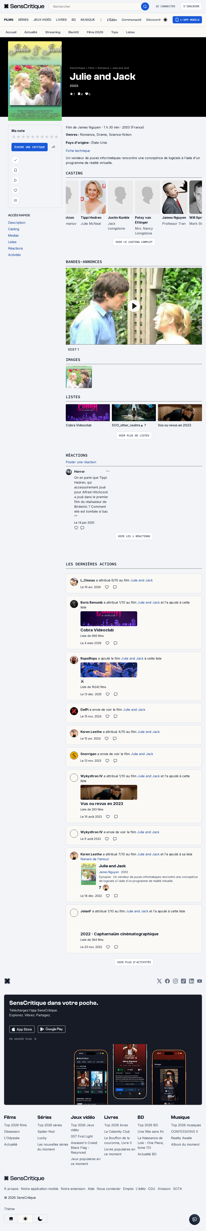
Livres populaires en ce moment (119, 1151)
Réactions (77, 455)
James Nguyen (174, 218)
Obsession (12, 1131)
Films (91, 67)
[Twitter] (159, 982)
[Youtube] (199, 982)
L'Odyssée (12, 1138)
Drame (102, 135)
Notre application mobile (39, 1189)
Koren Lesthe (91, 732)
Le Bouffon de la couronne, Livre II (118, 1140)
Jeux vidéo (83, 1117)
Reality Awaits (181, 1138)
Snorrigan (88, 754)
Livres (111, 1117)
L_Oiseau (87, 580)
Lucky (42, 1138)
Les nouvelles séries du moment (52, 1146)
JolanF (85, 911)
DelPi (84, 710)
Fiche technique (78, 151)
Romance (103, 67)
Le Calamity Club (117, 1131)
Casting (74, 172)
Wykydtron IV (91, 776)
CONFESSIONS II (184, 1131)
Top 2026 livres (116, 1125)
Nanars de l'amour (94, 859)
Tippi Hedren (91, 218)
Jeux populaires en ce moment (85, 1161)
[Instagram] (175, 982)
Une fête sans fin (151, 1131)
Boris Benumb (91, 602)
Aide (91, 1189)
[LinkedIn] (191, 982)
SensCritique (77, 67)
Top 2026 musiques (186, 1125)
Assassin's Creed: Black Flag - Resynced (84, 1147)
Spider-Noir (46, 1131)
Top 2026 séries (49, 1125)
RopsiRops (88, 658)
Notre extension (73, 1189)
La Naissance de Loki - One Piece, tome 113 (151, 1143)
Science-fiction (120, 135)
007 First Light (82, 1136)
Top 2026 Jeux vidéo (82, 1127)
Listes (73, 396)
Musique (180, 1117)
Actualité (10, 1144)
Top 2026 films (15, 1125)
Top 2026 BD (148, 1125)
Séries (44, 1117)
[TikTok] (183, 982)
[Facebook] (167, 982)
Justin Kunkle (118, 218)
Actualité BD (147, 1154)
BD (141, 1117)
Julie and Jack (120, 67)
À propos (11, 1189)
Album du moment (185, 1144)
